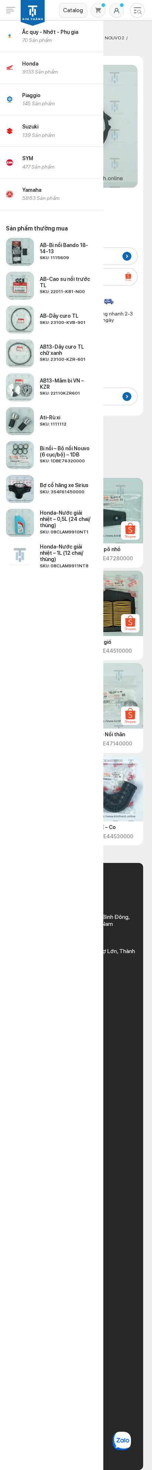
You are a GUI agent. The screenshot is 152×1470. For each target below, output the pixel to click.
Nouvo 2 (114, 37)
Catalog (73, 10)
